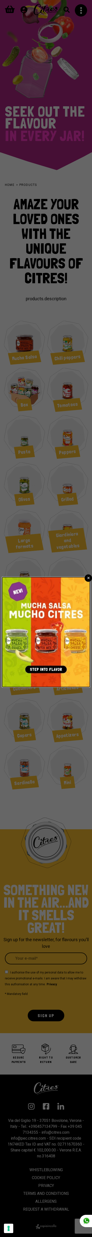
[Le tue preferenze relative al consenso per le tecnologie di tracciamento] (8, 1228)
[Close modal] (88, 578)
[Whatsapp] (86, 1221)
